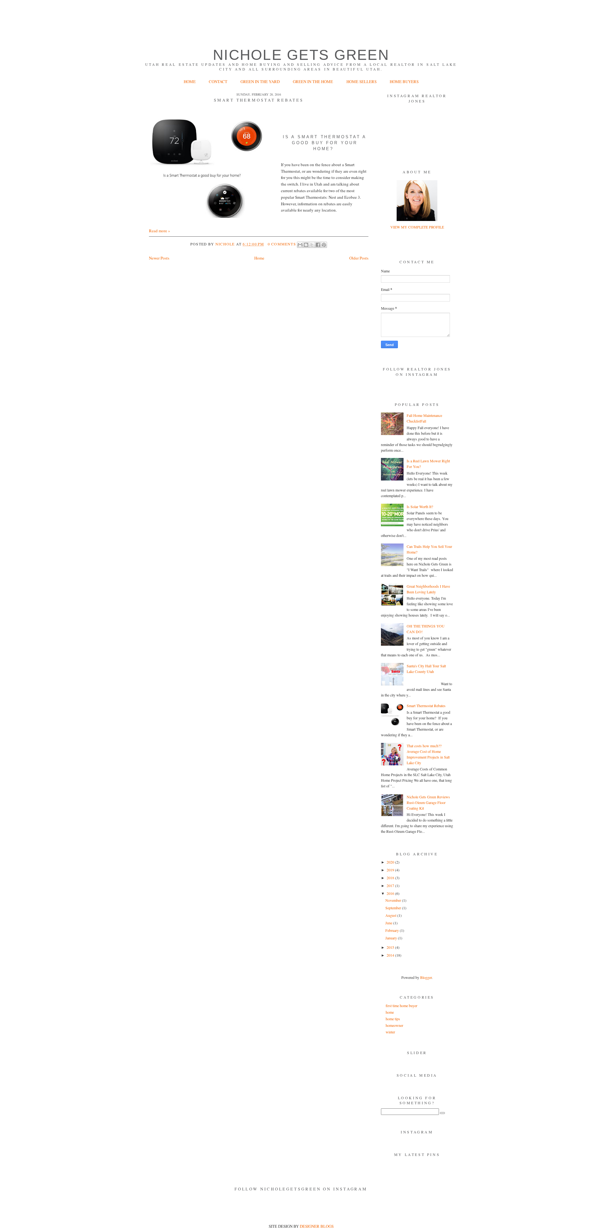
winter (390, 1031)
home (390, 1012)
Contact (218, 81)
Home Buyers (404, 81)
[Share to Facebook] (318, 245)
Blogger (426, 977)
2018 (391, 877)
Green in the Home (313, 81)
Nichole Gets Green (301, 55)
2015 (391, 947)
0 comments (282, 243)
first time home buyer (401, 1005)
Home (190, 81)
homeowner (394, 1025)
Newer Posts (159, 258)
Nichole (225, 243)
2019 (391, 869)
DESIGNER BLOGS (317, 1226)
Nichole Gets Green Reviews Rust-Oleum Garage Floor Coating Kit (428, 802)
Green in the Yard (260, 81)
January (391, 937)
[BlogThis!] (306, 245)
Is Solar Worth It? (420, 506)
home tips (393, 1018)
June (389, 922)
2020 (391, 861)
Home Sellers (361, 81)
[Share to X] (312, 245)
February (392, 930)
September (393, 907)
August (391, 915)
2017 (391, 885)
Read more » (159, 231)
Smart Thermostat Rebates (259, 100)
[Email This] (300, 245)
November (393, 900)
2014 (391, 955)
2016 (391, 893)
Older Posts (358, 258)
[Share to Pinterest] (324, 245)
